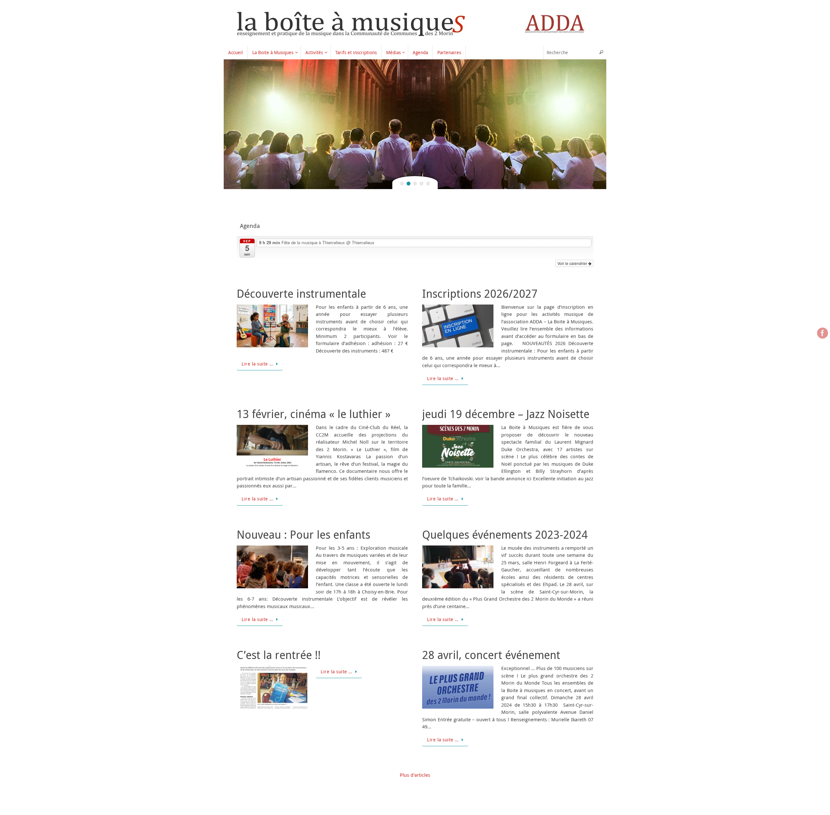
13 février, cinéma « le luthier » (314, 413)
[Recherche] (601, 52)
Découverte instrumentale (301, 293)
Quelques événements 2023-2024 (505, 534)
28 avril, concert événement (491, 654)
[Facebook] (822, 333)
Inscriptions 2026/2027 (480, 293)
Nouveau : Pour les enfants (303, 534)
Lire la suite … (257, 364)
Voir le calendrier (572, 263)
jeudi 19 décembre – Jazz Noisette (505, 413)
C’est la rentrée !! (279, 654)
